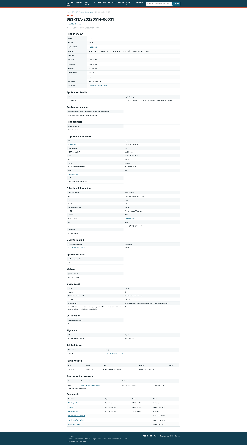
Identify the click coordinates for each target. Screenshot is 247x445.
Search (176, 4)
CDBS (114, 2)
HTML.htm (71, 407)
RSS (171, 436)
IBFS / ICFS (87, 4)
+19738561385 (130, 218)
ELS (95, 2)
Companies (139, 2)
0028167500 (93, 47)
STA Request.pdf (73, 403)
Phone (156, 436)
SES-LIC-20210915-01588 (76, 248)
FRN (150, 436)
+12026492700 (73, 174)
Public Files (128, 4)
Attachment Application (76, 420)
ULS (99, 2)
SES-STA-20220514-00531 (90, 385)
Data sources (164, 436)
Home (68, 12)
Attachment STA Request (76, 416)
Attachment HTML (74, 424)
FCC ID (145, 436)
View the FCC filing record (98, 85)
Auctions (121, 2)
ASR (104, 2)
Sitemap (177, 436)
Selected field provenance (77, 388)
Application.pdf (73, 411)
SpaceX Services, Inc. (86, 12)
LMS (109, 2)
